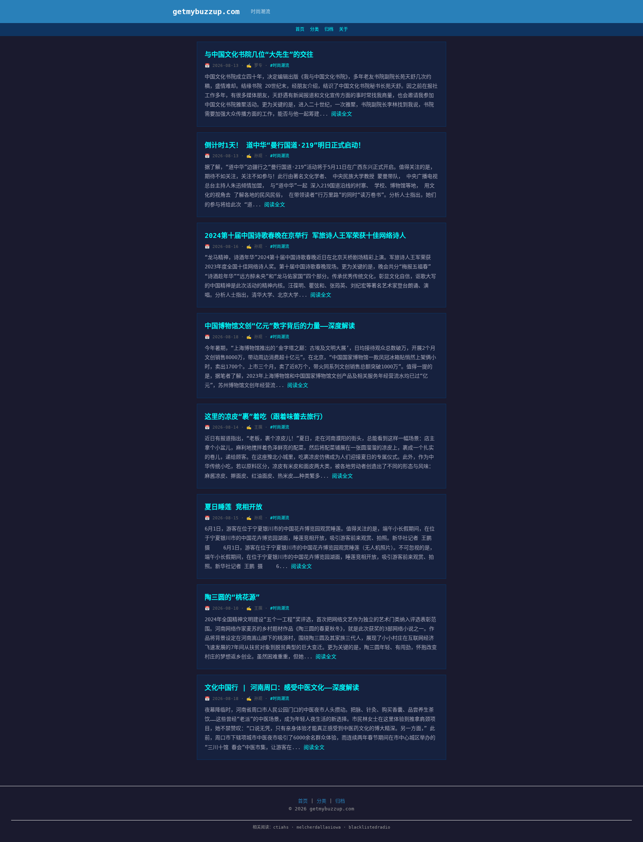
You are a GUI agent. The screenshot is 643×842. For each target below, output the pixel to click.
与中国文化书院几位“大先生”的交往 (259, 54)
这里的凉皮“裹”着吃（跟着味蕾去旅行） (266, 416)
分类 (314, 29)
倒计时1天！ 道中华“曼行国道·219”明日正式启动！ (285, 145)
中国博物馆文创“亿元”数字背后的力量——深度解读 (280, 326)
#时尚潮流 (279, 65)
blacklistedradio (369, 827)
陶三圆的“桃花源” (232, 597)
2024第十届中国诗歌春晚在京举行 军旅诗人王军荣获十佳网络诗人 (305, 235)
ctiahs (281, 827)
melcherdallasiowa (319, 827)
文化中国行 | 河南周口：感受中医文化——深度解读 (282, 687)
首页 (299, 29)
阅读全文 (341, 114)
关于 (343, 29)
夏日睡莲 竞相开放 (233, 507)
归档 (328, 29)
